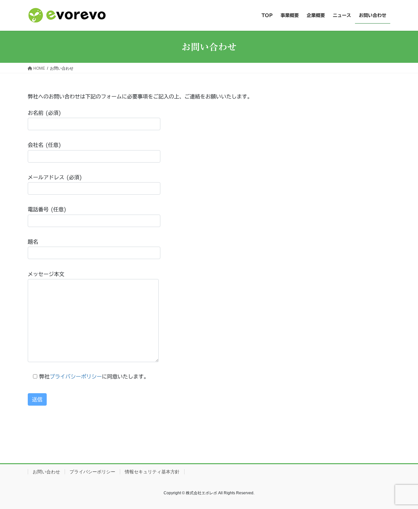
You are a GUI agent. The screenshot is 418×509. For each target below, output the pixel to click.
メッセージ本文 (46, 274)
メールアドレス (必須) (55, 177)
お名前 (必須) (44, 112)
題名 (33, 241)
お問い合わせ (46, 471)
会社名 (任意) (44, 145)
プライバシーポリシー (76, 376)
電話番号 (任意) (47, 209)
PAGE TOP (401, 488)
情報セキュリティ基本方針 (152, 471)
